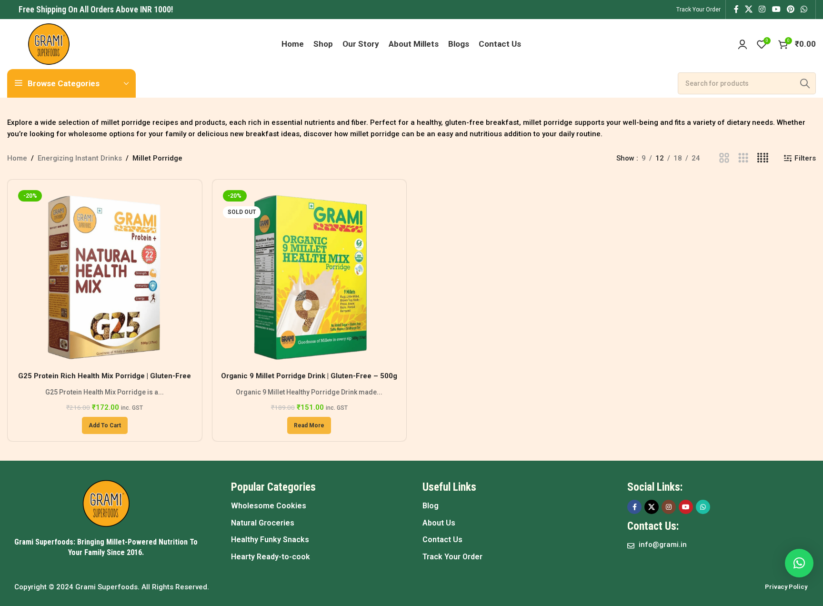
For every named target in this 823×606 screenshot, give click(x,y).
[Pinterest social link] (790, 9)
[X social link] (748, 9)
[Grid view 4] (762, 158)
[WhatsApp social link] (804, 9)
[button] (105, 425)
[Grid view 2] (724, 158)
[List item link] (317, 506)
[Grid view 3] (743, 158)
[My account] (742, 44)
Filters (805, 158)
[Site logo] (48, 43)
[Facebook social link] (736, 9)
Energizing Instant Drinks (80, 158)
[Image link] (106, 503)
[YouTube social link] (776, 9)
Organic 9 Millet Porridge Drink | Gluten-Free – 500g (309, 376)
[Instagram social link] (762, 9)
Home (17, 158)
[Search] (805, 83)
